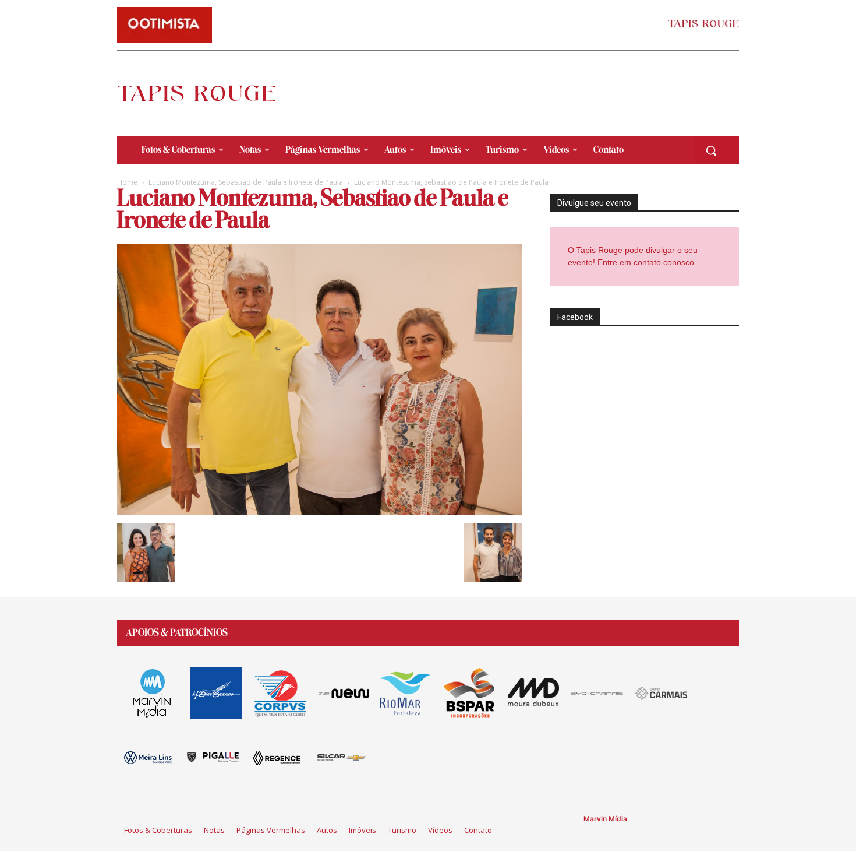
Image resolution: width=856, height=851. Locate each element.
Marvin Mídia (605, 818)
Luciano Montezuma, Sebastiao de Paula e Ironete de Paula (245, 182)
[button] (711, 150)
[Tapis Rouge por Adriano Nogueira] (206, 93)
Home (127, 182)
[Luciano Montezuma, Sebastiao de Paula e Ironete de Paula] (319, 511)
